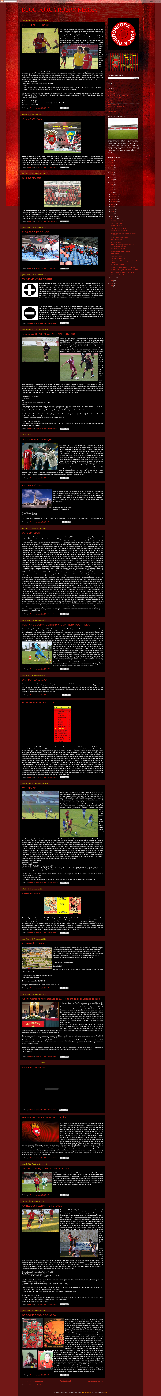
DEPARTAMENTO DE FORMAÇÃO (118, 95)
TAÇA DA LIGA (112, 109)
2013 (111, 187)
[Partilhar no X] (65, 108)
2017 (111, 177)
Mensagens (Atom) (35, 1385)
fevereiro (114, 219)
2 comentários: (52, 478)
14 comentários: (53, 1375)
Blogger (105, 1392)
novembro (114, 196)
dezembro (114, 194)
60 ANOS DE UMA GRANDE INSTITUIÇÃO (44, 1117)
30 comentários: (53, 428)
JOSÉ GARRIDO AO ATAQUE (37, 439)
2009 (111, 283)
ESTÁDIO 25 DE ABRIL (114, 98)
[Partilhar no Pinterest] (68, 108)
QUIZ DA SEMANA (31, 178)
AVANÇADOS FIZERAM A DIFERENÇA (42, 1206)
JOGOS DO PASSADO (114, 104)
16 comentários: (53, 108)
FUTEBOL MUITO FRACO (35, 25)
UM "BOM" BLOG (31, 533)
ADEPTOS (111, 91)
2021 (111, 167)
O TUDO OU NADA (32, 119)
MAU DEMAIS (29, 788)
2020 (111, 170)
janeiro (113, 278)
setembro (114, 201)
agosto (113, 204)
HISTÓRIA (111, 102)
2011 (111, 192)
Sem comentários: (53, 522)
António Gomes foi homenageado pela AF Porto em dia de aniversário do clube (61, 999)
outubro (113, 199)
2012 (111, 189)
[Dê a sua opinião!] (63, 108)
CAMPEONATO (112, 93)
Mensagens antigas (96, 1381)
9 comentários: (52, 613)
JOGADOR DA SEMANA (34, 679)
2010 (111, 281)
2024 (111, 160)
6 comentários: (52, 1304)
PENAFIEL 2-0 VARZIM (34, 1067)
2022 (111, 165)
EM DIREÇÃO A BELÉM (34, 943)
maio (113, 211)
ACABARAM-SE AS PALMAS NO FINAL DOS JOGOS (49, 334)
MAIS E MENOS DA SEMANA (37, 279)
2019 (111, 172)
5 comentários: (52, 988)
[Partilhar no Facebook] (67, 108)
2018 (111, 175)
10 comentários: (53, 221)
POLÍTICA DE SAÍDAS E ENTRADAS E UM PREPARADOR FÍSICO (56, 624)
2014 (111, 184)
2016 (111, 180)
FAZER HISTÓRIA (31, 893)
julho (112, 206)
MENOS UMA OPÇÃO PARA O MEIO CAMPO (45, 1168)
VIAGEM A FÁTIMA (32, 485)
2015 (111, 182)
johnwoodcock (86, 1392)
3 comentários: (52, 167)
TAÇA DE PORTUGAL (114, 111)
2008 (111, 286)
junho (113, 209)
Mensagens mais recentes (32, 1381)
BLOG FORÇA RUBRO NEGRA (59, 9)
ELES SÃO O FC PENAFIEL (36, 232)
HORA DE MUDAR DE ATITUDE (38, 702)
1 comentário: (52, 1109)
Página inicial (65, 1381)
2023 (111, 162)
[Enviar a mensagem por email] (61, 108)
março (113, 216)
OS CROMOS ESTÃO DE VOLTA (39, 1315)
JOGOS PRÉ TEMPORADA (116, 107)
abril (112, 214)
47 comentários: (53, 882)
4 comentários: (52, 323)
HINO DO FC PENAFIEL (115, 100)
